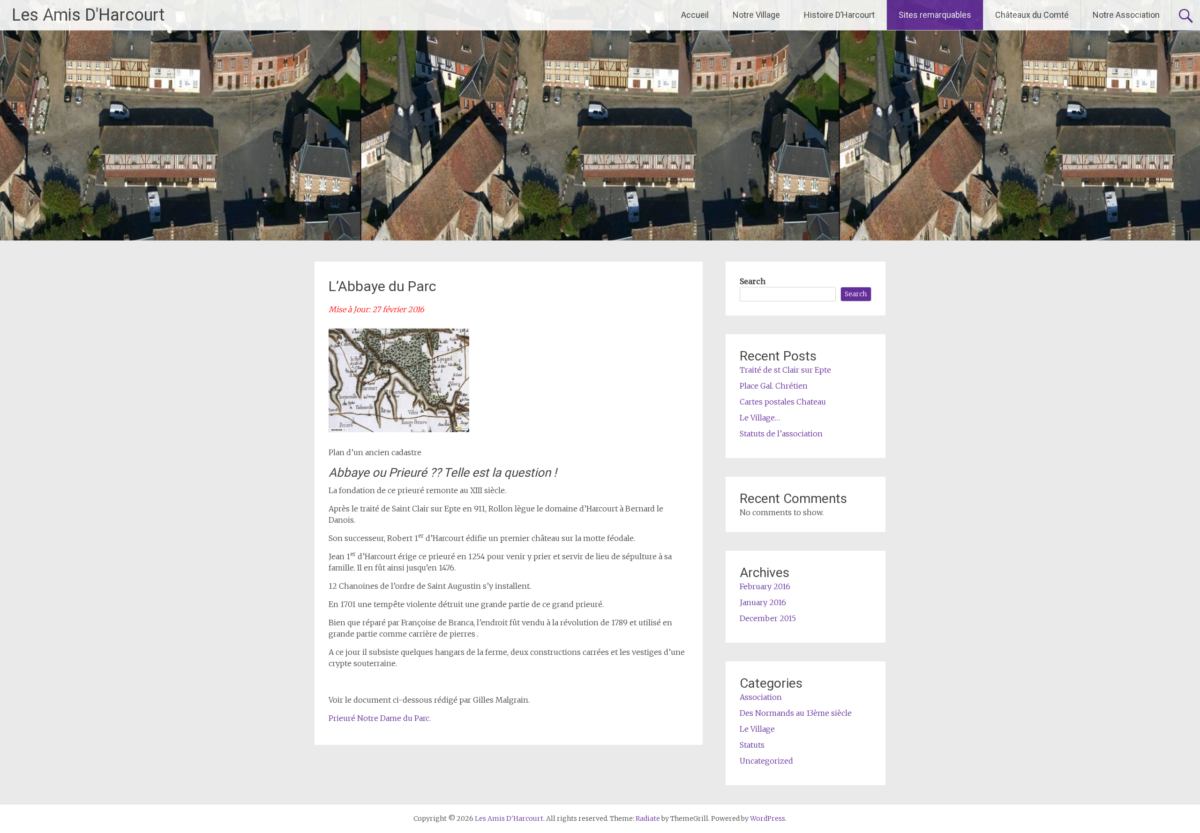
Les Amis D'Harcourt (88, 15)
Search (752, 281)
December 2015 (768, 618)
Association (761, 697)
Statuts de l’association (781, 433)
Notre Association (1126, 15)
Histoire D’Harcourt (839, 15)
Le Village (757, 729)
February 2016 (765, 586)
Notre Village (756, 15)
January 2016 (763, 602)
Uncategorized (766, 760)
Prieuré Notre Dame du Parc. (380, 718)
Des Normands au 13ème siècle (796, 713)
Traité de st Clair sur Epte (785, 370)
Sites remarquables (935, 15)
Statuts (752, 745)
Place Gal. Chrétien (774, 385)
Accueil (695, 15)
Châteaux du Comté (1032, 15)
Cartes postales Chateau (783, 401)
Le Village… (760, 417)
